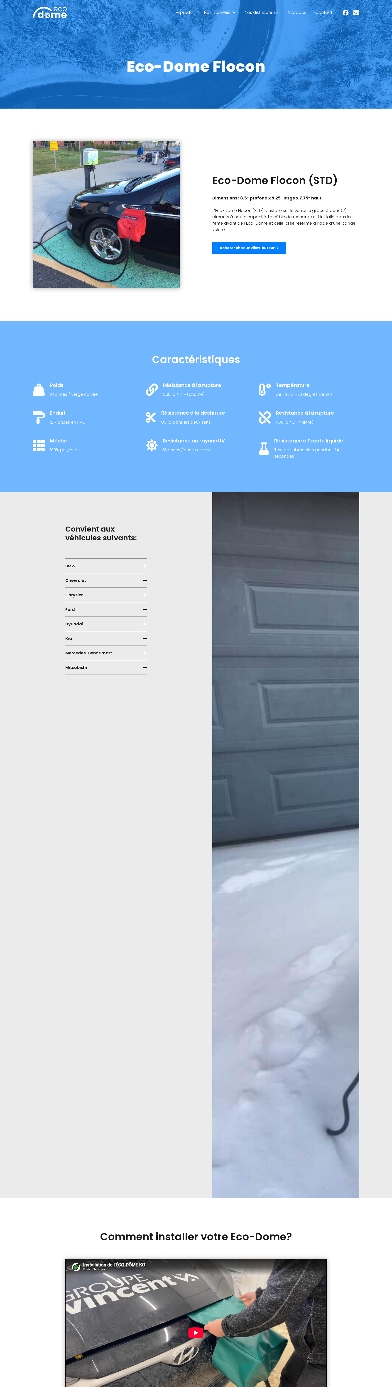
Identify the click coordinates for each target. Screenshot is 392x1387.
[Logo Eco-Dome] (50, 12)
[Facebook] (346, 13)
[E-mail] (356, 13)
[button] (232, 12)
